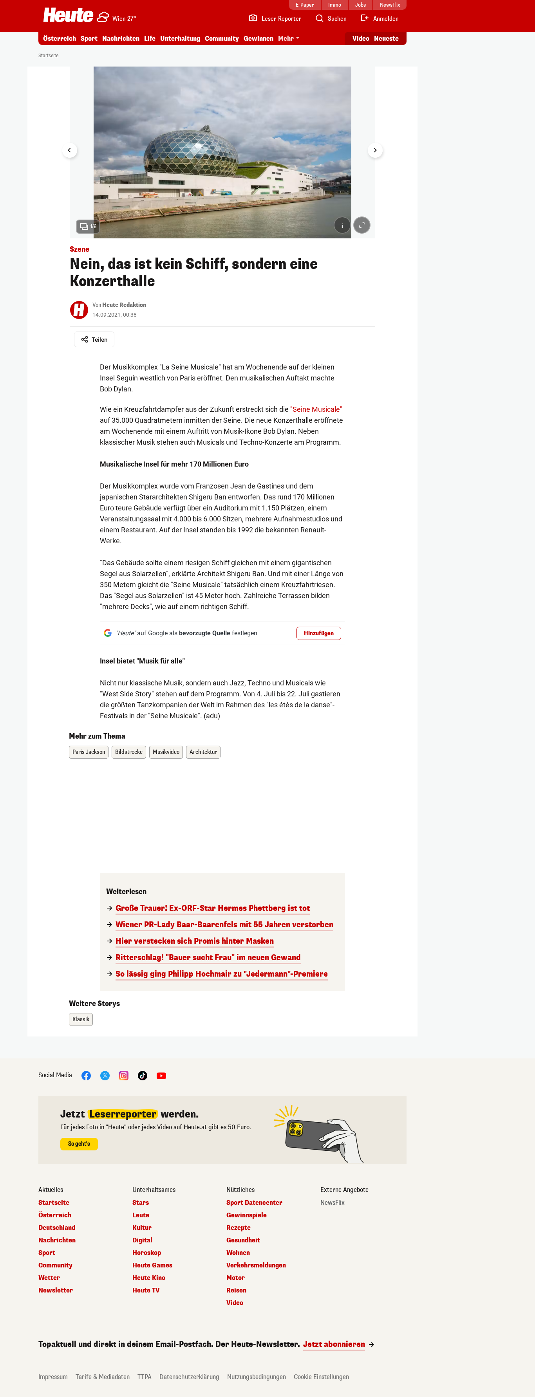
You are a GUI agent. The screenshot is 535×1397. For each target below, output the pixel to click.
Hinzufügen (319, 633)
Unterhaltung (180, 38)
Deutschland (56, 1228)
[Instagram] (123, 1075)
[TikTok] (142, 1075)
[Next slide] (375, 150)
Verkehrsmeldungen (256, 1265)
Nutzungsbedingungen (256, 1377)
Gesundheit (243, 1240)
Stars (140, 1203)
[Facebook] (86, 1075)
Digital (142, 1240)
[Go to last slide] (69, 150)
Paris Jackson (88, 752)
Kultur (142, 1228)
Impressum (53, 1377)
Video (360, 38)
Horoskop (146, 1253)
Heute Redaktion (124, 305)
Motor (235, 1278)
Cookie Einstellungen (321, 1377)
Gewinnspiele (246, 1215)
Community (222, 38)
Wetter (49, 1278)
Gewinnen (258, 38)
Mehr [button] (286, 38)
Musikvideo (166, 752)
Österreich (59, 38)
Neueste (386, 38)
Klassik (80, 1019)
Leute (140, 1215)
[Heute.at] (68, 14)
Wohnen (238, 1253)
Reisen (236, 1290)
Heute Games (152, 1265)
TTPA (144, 1377)
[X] (105, 1075)
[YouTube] (161, 1075)
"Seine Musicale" (316, 409)
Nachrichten (57, 1240)
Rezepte (238, 1228)
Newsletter (55, 1290)
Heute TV (146, 1290)
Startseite (48, 55)
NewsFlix (332, 1203)
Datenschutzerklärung (189, 1377)
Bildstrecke (129, 752)
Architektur (203, 752)
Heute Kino (148, 1278)
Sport (89, 38)
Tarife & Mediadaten (103, 1377)
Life (149, 38)
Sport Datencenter (254, 1203)
